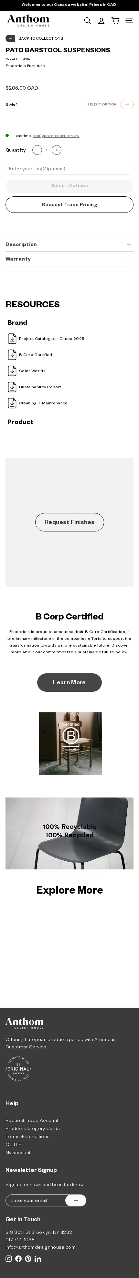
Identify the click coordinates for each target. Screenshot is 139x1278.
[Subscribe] (75, 1200)
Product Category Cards (32, 1129)
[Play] (69, 835)
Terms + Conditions (27, 1137)
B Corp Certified (35, 355)
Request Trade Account (31, 1121)
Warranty (18, 260)
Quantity (15, 151)
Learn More (69, 683)
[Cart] (115, 20)
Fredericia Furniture (25, 66)
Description (21, 245)
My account (18, 1153)
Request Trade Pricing (69, 205)
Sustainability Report (40, 387)
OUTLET (14, 1145)
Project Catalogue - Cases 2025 (52, 339)
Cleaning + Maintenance (43, 403)
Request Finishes (70, 523)
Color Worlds (32, 371)
